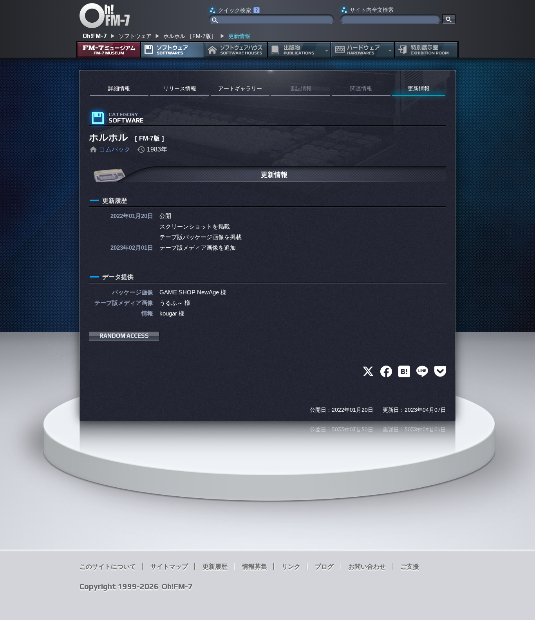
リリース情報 (179, 88)
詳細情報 (119, 88)
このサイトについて (108, 566)
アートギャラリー (240, 88)
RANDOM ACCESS (124, 335)
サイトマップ (169, 566)
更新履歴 (215, 566)
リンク (291, 566)
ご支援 (409, 566)
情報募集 (254, 566)
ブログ (324, 566)
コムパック (114, 149)
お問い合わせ (367, 566)
